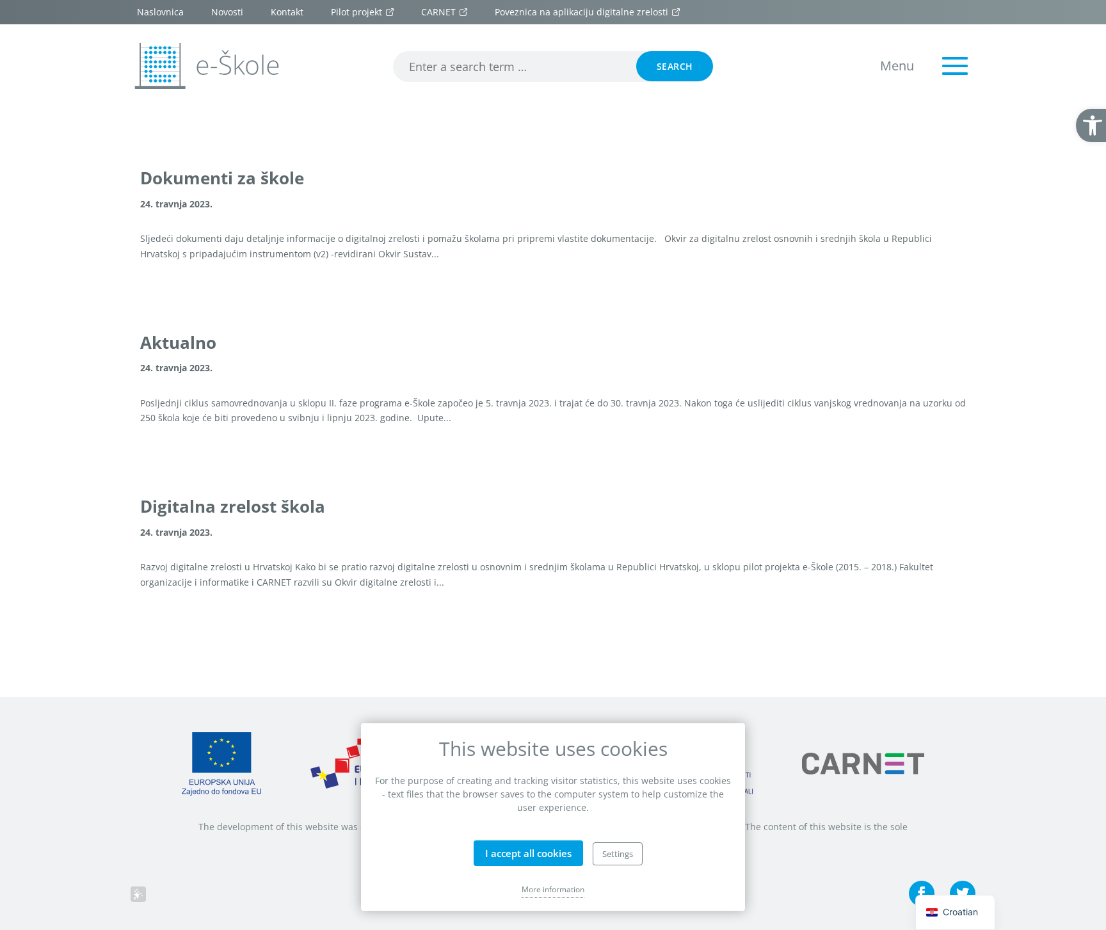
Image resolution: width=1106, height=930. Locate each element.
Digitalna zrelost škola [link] (232, 507)
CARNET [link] (438, 12)
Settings (617, 854)
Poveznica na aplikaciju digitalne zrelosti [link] (581, 12)
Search (675, 66)
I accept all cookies (528, 853)
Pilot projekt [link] (356, 12)
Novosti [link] (227, 12)
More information (553, 889)
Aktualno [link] (178, 343)
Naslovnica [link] (160, 12)
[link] (1091, 125)
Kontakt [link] (287, 12)
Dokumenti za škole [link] (222, 178)
